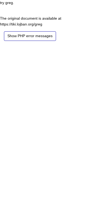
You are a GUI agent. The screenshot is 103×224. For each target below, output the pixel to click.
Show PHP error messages (30, 36)
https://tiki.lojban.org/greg (21, 24)
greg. (9, 3)
